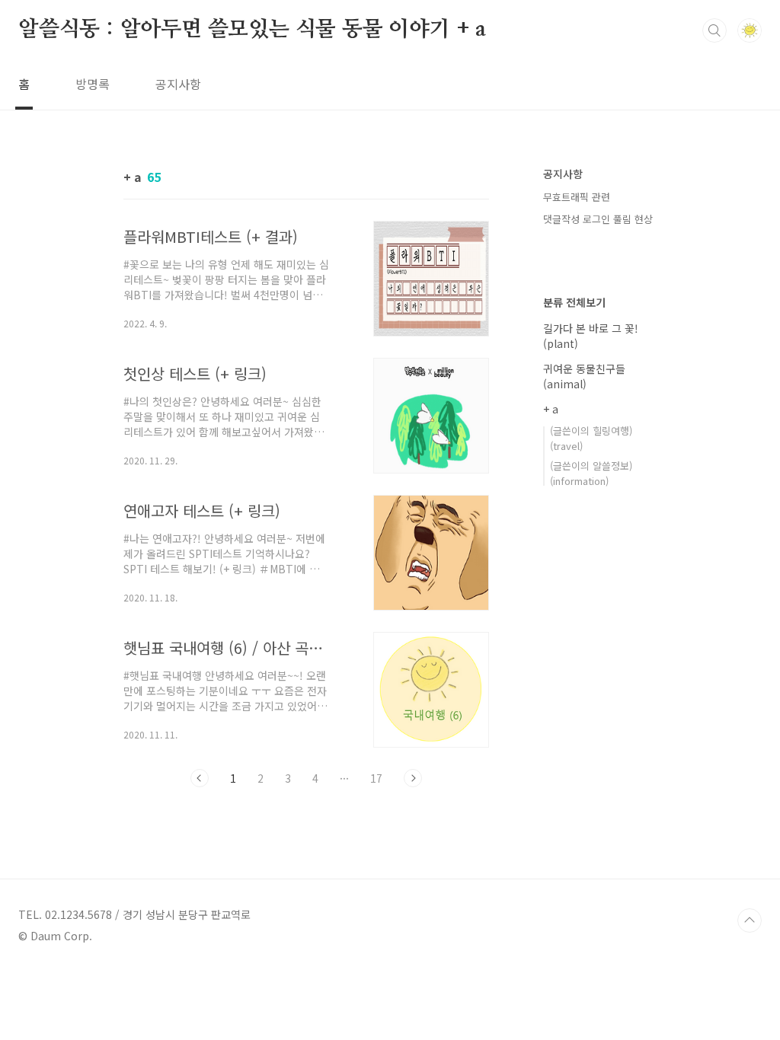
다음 (413, 778)
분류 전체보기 (574, 302)
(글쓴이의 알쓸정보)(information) (591, 473)
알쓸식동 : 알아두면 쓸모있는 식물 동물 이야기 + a (252, 29)
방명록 (92, 84)
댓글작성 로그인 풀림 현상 (598, 219)
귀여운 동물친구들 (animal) (584, 376)
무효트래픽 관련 (576, 197)
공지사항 (178, 84)
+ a (550, 408)
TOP (749, 920)
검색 (714, 30)
